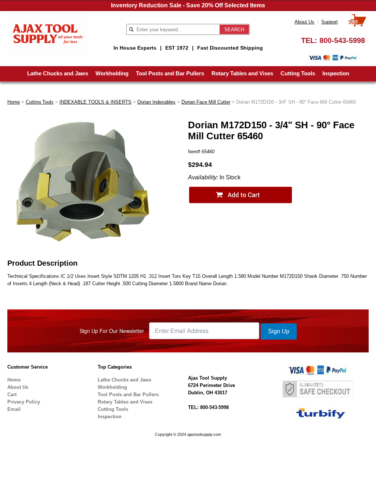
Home (13, 102)
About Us (304, 22)
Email (14, 409)
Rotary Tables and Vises (242, 73)
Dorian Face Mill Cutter (205, 102)
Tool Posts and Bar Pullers (170, 73)
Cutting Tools (298, 73)
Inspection (335, 73)
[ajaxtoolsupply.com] (47, 33)
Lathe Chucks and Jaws (57, 73)
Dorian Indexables (156, 102)
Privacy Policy (23, 402)
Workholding (112, 73)
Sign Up (278, 331)
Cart (12, 394)
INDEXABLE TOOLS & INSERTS (95, 102)
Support (329, 22)
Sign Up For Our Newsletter (112, 330)
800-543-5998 (342, 40)
